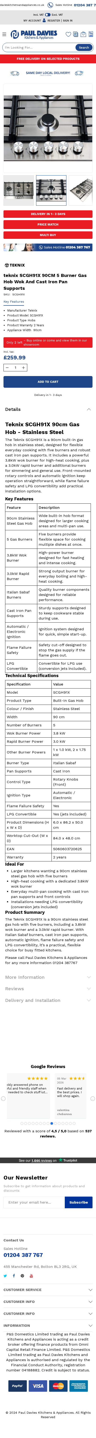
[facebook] (14, 1276)
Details (13, 409)
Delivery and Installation (32, 1000)
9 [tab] (51, 1123)
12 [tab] (63, 1123)
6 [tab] (40, 1123)
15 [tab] (74, 1123)
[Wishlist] (68, 34)
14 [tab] (70, 1123)
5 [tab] (36, 1123)
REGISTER (54, 20)
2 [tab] (25, 1123)
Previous (3, 1098)
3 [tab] (29, 1123)
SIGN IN (67, 20)
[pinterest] (22, 1276)
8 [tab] (48, 1123)
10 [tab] (55, 1123)
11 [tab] (59, 1123)
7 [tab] (44, 1123)
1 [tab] (22, 1123)
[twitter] (5, 1276)
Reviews (14, 988)
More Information (25, 977)
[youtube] (31, 1276)
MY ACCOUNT (32, 20)
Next (92, 1098)
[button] (18, 190)
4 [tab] (33, 1123)
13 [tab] (66, 1123)
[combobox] (48, 47)
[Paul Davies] (33, 34)
